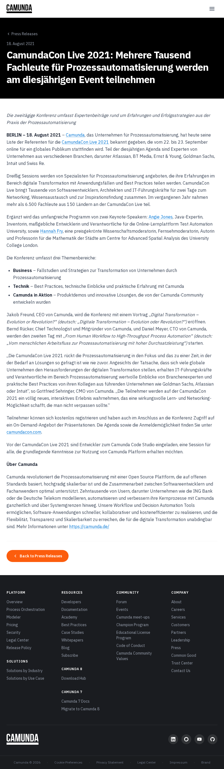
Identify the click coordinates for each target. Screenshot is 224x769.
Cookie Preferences (68, 762)
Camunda (75, 135)
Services (178, 617)
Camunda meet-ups (133, 617)
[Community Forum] (186, 739)
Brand (205, 762)
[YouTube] (199, 739)
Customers (180, 624)
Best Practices (74, 624)
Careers (178, 609)
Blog (65, 647)
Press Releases (24, 33)
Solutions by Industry (25, 670)
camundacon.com (24, 432)
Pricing (12, 624)
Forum (121, 601)
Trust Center (182, 663)
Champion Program (132, 624)
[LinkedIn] (173, 739)
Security (13, 632)
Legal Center (18, 640)
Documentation (74, 609)
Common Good (183, 655)
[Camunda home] (19, 8)
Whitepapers (72, 640)
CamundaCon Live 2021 (85, 142)
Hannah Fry (51, 231)
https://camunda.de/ (89, 526)
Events (122, 609)
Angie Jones (161, 217)
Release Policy (19, 647)
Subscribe (69, 655)
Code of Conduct (130, 645)
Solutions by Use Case (25, 678)
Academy (69, 617)
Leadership (180, 640)
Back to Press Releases (41, 556)
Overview (15, 601)
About (176, 601)
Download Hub (73, 678)
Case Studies (72, 632)
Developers (71, 601)
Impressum (178, 762)
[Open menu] (212, 8)
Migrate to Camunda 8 (80, 708)
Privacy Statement (109, 762)
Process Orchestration (26, 609)
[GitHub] (212, 739)
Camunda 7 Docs (75, 701)
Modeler (14, 617)
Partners (178, 632)
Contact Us (180, 670)
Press (176, 647)
